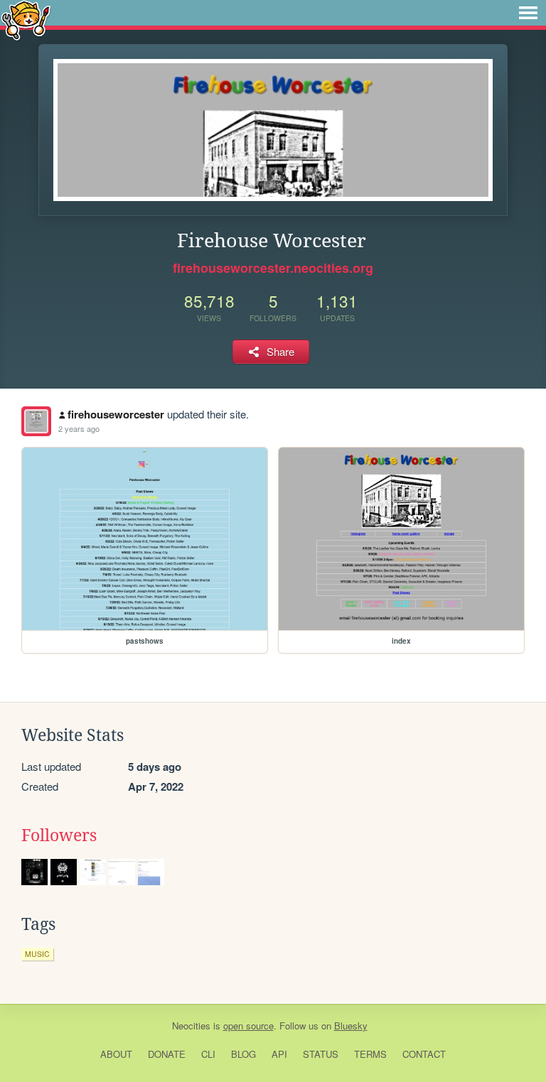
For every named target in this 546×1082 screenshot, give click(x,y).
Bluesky (351, 1025)
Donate (167, 1054)
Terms (370, 1054)
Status (320, 1054)
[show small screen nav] (528, 13)
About (116, 1054)
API (279, 1054)
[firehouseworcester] (36, 421)
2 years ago (79, 428)
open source (248, 1025)
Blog (243, 1054)
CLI (208, 1054)
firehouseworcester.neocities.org (273, 268)
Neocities (191, 1025)
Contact (424, 1054)
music (37, 953)
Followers (59, 835)
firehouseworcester (116, 414)
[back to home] (26, 19)
